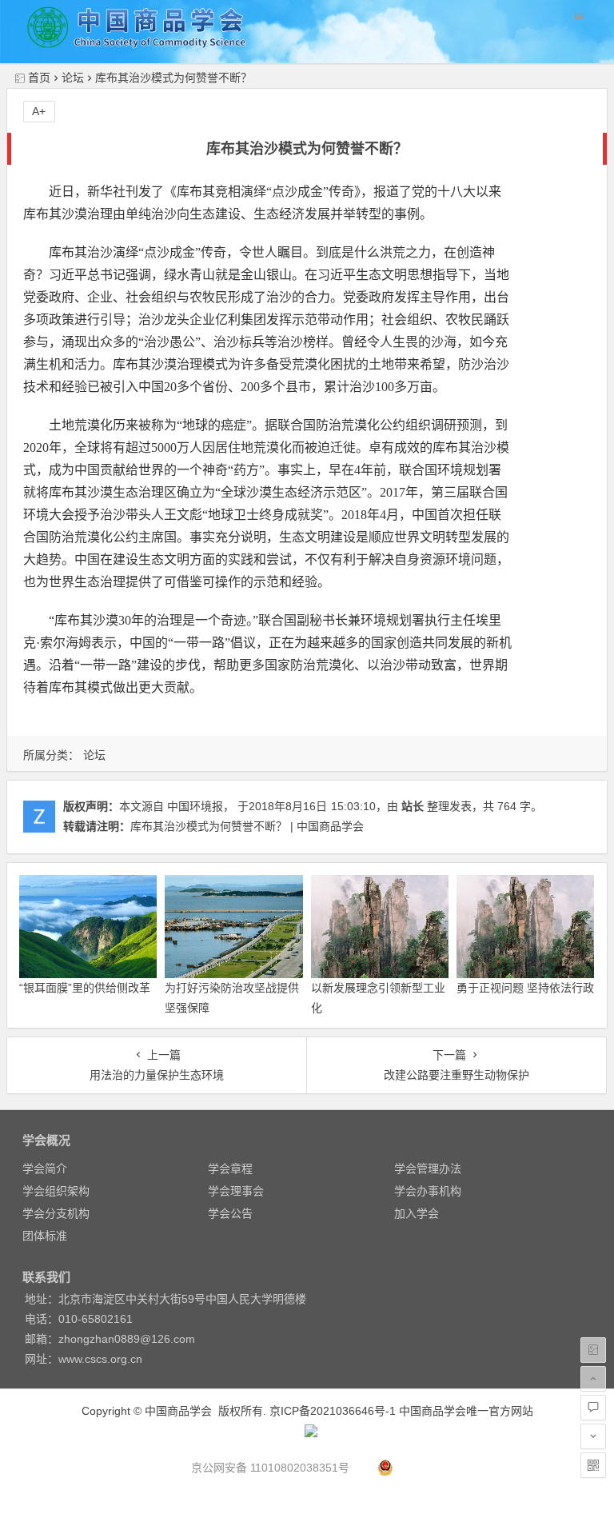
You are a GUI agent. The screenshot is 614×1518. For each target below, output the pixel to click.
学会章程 (230, 1168)
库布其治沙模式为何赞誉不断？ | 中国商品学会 (247, 826)
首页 (39, 77)
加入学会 (416, 1213)
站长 (412, 806)
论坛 (73, 77)
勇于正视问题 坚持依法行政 (525, 987)
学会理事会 (236, 1190)
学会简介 (44, 1168)
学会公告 (230, 1213)
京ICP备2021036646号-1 (332, 1410)
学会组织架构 (56, 1190)
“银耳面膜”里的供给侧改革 (84, 987)
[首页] (593, 1350)
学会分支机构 (56, 1213)
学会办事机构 (427, 1190)
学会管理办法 (427, 1168)
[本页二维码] (593, 1465)
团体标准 (44, 1235)
